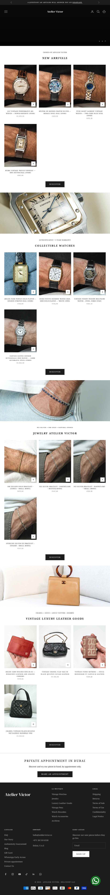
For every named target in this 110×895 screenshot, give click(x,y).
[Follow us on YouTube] (19, 874)
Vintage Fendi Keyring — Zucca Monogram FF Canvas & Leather (89, 673)
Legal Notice (98, 816)
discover (55, 557)
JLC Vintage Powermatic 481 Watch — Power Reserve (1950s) (20, 112)
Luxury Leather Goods (62, 803)
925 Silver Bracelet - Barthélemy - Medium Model (55, 487)
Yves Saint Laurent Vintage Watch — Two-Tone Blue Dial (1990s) (89, 113)
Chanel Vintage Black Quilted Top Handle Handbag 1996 (20, 732)
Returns (96, 798)
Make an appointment (55, 774)
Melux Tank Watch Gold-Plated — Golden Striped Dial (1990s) (20, 300)
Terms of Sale (98, 803)
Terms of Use (98, 807)
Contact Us (9, 866)
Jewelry (55, 798)
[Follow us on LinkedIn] (33, 874)
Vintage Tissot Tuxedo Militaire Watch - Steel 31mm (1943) (89, 300)
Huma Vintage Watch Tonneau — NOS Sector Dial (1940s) (20, 171)
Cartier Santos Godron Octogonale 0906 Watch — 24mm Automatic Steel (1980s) (20, 358)
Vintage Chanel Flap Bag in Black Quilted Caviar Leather (55, 673)
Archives (56, 820)
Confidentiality (99, 812)
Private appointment (13, 861)
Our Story (8, 839)
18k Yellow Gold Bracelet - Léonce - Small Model (20, 487)
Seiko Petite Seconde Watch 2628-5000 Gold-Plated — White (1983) (55, 300)
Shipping (97, 794)
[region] (55, 25)
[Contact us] (96, 881)
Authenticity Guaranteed (15, 844)
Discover (55, 31)
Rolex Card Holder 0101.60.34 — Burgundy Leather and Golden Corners (20, 674)
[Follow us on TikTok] (26, 874)
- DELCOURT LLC (67, 882)
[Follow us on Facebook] (5, 874)
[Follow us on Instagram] (12, 874)
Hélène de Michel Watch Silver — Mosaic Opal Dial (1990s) (55, 112)
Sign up (80, 854)
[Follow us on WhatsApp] (40, 874)
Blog (6, 848)
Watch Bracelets (59, 812)
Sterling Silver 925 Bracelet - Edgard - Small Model (20, 544)
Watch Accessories (60, 816)
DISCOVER (55, 372)
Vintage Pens (57, 807)
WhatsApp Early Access (14, 857)
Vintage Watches (59, 794)
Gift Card (8, 852)
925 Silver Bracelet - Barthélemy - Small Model (89, 487)
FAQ (6, 835)
